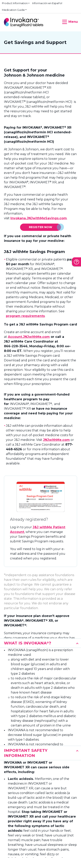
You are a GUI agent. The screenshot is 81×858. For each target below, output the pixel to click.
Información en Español (47, 3)
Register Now (40, 227)
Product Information (15, 3)
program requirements (25, 316)
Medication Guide (13, 9)
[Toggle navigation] (68, 20)
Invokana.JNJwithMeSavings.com (38, 218)
